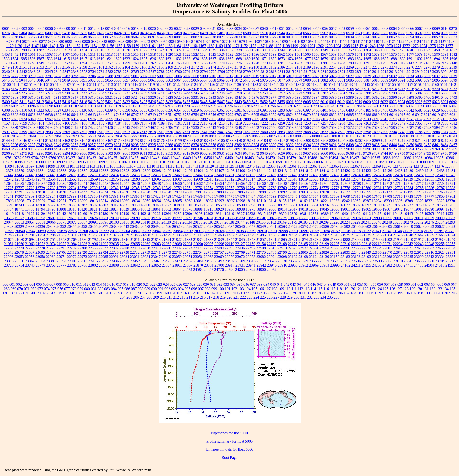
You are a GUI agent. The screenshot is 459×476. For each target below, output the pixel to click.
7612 (117, 132)
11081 (359, 162)
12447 (40, 175)
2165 (135, 67)
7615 (143, 132)
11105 (110, 166)
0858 (444, 37)
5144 (357, 84)
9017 (290, 149)
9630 (212, 153)
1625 (143, 59)
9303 (109, 153)
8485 (83, 149)
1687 (384, 59)
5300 (401, 93)
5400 (427, 97)
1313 (74, 50)
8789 (178, 149)
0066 (410, 29)
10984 (428, 158)
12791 (19, 192)
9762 (18, 158)
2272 (376, 67)
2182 (272, 67)
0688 (126, 37)
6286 (375, 106)
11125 (229, 166)
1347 (307, 50)
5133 (263, 84)
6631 (453, 110)
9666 (341, 153)
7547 (229, 128)
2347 (66, 72)
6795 (255, 115)
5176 (118, 89)
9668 (350, 153)
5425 (143, 102)
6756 (212, 115)
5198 (298, 89)
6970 (66, 119)
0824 (247, 37)
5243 (178, 93)
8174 (144, 140)
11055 (256, 162)
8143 (453, 136)
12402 (187, 171)
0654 (117, 37)
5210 (359, 89)
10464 (259, 158)
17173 (387, 192)
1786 (324, 63)
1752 (66, 63)
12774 (313, 188)
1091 (292, 41)
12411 (261, 171)
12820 (61, 192)
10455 (196, 158)
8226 (14, 145)
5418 (83, 102)
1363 (358, 50)
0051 (281, 29)
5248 (221, 93)
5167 (40, 89)
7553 (264, 128)
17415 (145, 196)
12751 (187, 188)
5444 (195, 102)
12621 (324, 179)
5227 (40, 93)
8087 (307, 136)
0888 (103, 41)
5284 (341, 93)
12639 (61, 183)
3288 (109, 76)
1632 (178, 59)
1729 (6, 63)
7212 (195, 123)
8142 (444, 136)
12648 (156, 183)
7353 (419, 123)
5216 (410, 89)
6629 (436, 110)
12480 (313, 175)
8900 (264, 149)
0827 (255, 37)
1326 (169, 50)
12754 (208, 188)
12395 (135, 171)
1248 (372, 46)
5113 (109, 84)
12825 (114, 192)
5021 (307, 76)
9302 (100, 153)
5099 (453, 80)
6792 (229, 115)
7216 (229, 123)
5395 (384, 97)
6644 (100, 115)
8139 (436, 136)
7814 (444, 132)
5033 (401, 76)
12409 (240, 171)
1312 (66, 50)
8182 (195, 140)
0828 (264, 37)
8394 (307, 145)
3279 (32, 76)
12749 (166, 188)
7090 (264, 119)
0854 (410, 37)
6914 (393, 115)
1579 (427, 54)
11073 (328, 162)
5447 (221, 102)
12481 (324, 175)
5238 (135, 93)
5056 (117, 80)
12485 (366, 175)
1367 (393, 50)
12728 (29, 188)
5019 (290, 76)
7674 (333, 132)
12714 (398, 183)
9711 (358, 153)
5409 (6, 102)
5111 (92, 84)
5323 (126, 97)
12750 (177, 188)
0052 (290, 29)
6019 (358, 102)
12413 (282, 171)
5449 (238, 102)
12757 (229, 188)
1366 (384, 50)
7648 (229, 132)
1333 (195, 50)
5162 (452, 84)
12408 (230, 171)
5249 (229, 93)
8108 (333, 136)
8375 (204, 145)
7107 (324, 119)
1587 (40, 59)
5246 (204, 93)
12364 (323, 166)
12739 (93, 188)
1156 (110, 46)
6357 (178, 110)
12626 (377, 179)
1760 (135, 63)
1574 (384, 54)
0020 (152, 29)
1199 (294, 46)
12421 (356, 171)
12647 (145, 183)
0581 (367, 33)
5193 (255, 89)
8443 (384, 145)
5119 (151, 84)
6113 (92, 106)
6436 (341, 110)
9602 (204, 153)
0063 (384, 29)
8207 (359, 140)
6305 (435, 106)
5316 (66, 97)
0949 (138, 41)
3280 (40, 76)
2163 (117, 67)
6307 (453, 106)
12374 (428, 166)
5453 (272, 102)
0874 (17, 41)
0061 (367, 29)
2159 (92, 67)
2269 (350, 67)
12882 (208, 192)
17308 (29, 196)
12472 (240, 175)
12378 (9, 171)
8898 (247, 149)
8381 (229, 145)
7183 (109, 123)
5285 (350, 93)
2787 (152, 72)
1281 (31, 50)
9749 (393, 153)
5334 (221, 97)
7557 (281, 128)
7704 (393, 132)
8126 (384, 136)
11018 (195, 162)
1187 (261, 46)
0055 (315, 29)
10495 (344, 158)
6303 (418, 106)
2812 (264, 72)
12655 (230, 183)
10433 (91, 158)
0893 (120, 41)
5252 (255, 93)
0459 (187, 33)
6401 (324, 110)
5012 (229, 76)
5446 (212, 102)
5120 (160, 84)
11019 (205, 162)
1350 (333, 50)
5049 (66, 80)
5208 (341, 89)
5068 (212, 80)
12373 (418, 166)
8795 (186, 149)
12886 (250, 192)
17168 (377, 192)
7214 (212, 123)
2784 (126, 72)
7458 (143, 128)
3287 (100, 76)
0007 (57, 29)
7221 (255, 123)
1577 (410, 54)
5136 (289, 84)
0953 (146, 41)
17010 (292, 192)
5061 (152, 80)
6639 (57, 115)
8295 (135, 145)
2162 (109, 67)
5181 (161, 89)
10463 (249, 158)
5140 (323, 84)
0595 (444, 33)
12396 (145, 171)
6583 (419, 110)
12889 (271, 192)
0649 (83, 37)
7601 (40, 132)
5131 (246, 84)
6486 (376, 110)
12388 (103, 171)
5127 (220, 84)
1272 (406, 46)
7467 (152, 128)
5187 (204, 89)
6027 (427, 102)
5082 (324, 80)
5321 (109, 97)
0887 (94, 41)
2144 (419, 63)
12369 (376, 166)
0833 (307, 37)
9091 (333, 149)
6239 (263, 106)
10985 (438, 158)
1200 (303, 46)
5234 (100, 93)
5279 (298, 93)
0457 (169, 33)
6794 (247, 115)
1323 (152, 50)
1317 (109, 50)
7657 (255, 132)
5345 (247, 97)
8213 (410, 140)
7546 (221, 128)
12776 (334, 188)
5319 (92, 97)
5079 (298, 80)
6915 (401, 115)
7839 (15, 136)
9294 (66, 153)
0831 (290, 37)
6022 (384, 102)
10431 (81, 158)
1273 (415, 46)
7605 (66, 132)
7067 (135, 119)
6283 (349, 106)
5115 (126, 84)
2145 (427, 63)
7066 (126, 119)
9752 (410, 153)
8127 (393, 136)
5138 (306, 84)
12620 (313, 179)
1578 (419, 54)
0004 (32, 29)
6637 (40, 115)
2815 (290, 72)
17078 (324, 192)
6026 (418, 102)
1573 (376, 54)
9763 (26, 158)
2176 (229, 67)
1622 (117, 59)
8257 (92, 145)
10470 (270, 158)
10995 (81, 162)
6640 (66, 115)
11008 (153, 162)
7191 (178, 123)
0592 (419, 33)
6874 (290, 115)
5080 (307, 80)
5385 (324, 97)
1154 (93, 46)
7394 (23, 128)
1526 (221, 54)
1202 (320, 46)
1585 (23, 59)
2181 (264, 67)
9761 (9, 158)
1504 (57, 54)
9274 (14, 153)
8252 (66, 145)
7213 (204, 123)
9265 (453, 149)
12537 (429, 175)
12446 (29, 175)
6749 (152, 115)
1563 (290, 54)
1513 (109, 54)
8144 (6, 140)
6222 (194, 106)
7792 (427, 132)
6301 (401, 106)
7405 (57, 128)
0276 (6, 33)
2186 (281, 67)
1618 (92, 59)
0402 (14, 33)
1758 (117, 63)
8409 (358, 145)
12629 (408, 179)
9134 (401, 149)
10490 (323, 158)
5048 (57, 80)
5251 (247, 93)
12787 (440, 188)
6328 (49, 110)
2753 (83, 72)
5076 (272, 80)
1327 (178, 50)
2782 (109, 72)
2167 (152, 67)
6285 (367, 106)
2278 (427, 67)
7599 (23, 132)
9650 (281, 153)
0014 (109, 29)
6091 (444, 102)
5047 (49, 80)
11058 (277, 162)
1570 (350, 54)
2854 (359, 72)
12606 (166, 179)
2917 (427, 72)
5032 (393, 76)
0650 (92, 37)
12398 (156, 171)
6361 (212, 110)
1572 (367, 54)
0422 (100, 33)
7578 (376, 128)
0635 (6, 37)
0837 (341, 37)
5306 (453, 93)
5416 (66, 102)
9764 (35, 158)
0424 (118, 33)
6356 (169, 110)
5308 (14, 97)
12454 (114, 175)
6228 (246, 106)
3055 (453, 72)
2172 (195, 67)
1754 (83, 63)
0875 (26, 41)
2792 (195, 72)
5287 (358, 93)
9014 (281, 149)
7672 (324, 132)
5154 (383, 84)
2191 (324, 67)
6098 (49, 106)
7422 (92, 128)
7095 (281, 119)
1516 (135, 54)
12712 (387, 183)
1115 (343, 41)
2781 (100, 72)
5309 (23, 97)
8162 (66, 140)
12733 (61, 188)
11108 (140, 166)
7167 (75, 123)
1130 (18, 46)
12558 (82, 179)
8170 (118, 140)
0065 (401, 29)
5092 (410, 80)
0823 (238, 37)
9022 (307, 149)
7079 (178, 119)
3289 (118, 76)
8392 (290, 145)
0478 (204, 33)
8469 (6, 149)
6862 (264, 115)
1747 (23, 63)
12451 (82, 175)
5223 (6, 93)
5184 (187, 89)
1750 (49, 63)
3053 (436, 72)
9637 (247, 153)
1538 (272, 54)
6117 (109, 106)
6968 (57, 119)
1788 (341, 63)
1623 (126, 59)
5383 (307, 97)
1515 (126, 54)
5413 (40, 102)
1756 (100, 63)
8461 (436, 145)
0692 (160, 37)
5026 (341, 76)
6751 (169, 115)
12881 (198, 192)
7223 (272, 123)
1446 (410, 50)
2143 (410, 63)
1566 (315, 54)
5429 (160, 102)
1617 (83, 59)
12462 (198, 175)
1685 (367, 59)
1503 (49, 54)
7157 (6, 123)
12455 (124, 175)
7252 (298, 123)
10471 (280, 158)
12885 (240, 192)
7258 (333, 123)
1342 (272, 50)
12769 (282, 188)
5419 (92, 102)
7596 (453, 128)
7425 (100, 128)
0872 (453, 37)
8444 (393, 145)
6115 (100, 106)
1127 (442, 41)
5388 (341, 97)
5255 (272, 93)
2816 (298, 72)
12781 (377, 188)
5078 (290, 80)
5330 (186, 97)
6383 (255, 110)
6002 (298, 102)
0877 (43, 41)
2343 (32, 72)
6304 (427, 106)
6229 (255, 106)
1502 (40, 54)
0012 (92, 29)
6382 (247, 110)
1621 (109, 59)
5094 (427, 80)
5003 (152, 76)
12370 (386, 166)
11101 (70, 166)
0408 (57, 33)
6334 (66, 110)
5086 (358, 80)
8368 (169, 145)
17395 (135, 196)
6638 (49, 115)
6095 (23, 106)
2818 (316, 72)
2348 (75, 72)
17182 (398, 192)
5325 (143, 97)
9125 (393, 149)
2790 (178, 72)
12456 (135, 175)
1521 (178, 54)
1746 (14, 63)
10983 (417, 158)
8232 (23, 145)
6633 (14, 115)
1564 (298, 54)
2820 (333, 72)
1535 (247, 54)
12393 (124, 171)
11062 (287, 162)
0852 (393, 37)
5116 (134, 84)
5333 (212, 97)
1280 (23, 50)
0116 (444, 29)
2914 (401, 72)
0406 (40, 33)
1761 (143, 63)
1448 (419, 50)
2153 (40, 67)
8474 (23, 149)
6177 (143, 106)
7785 (419, 132)
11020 (215, 162)
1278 (6, 50)
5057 (126, 80)
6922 (6, 119)
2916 (419, 72)
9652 (290, 153)
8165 (92, 140)
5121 (168, 84)
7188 (152, 123)
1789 (350, 63)
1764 (169, 63)
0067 (419, 29)
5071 (229, 80)
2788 (161, 72)
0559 (290, 33)
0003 (23, 29)
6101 (66, 106)
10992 (60, 162)
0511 (272, 33)
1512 (100, 54)
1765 (178, 63)
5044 (23, 80)
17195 (408, 192)
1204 (337, 46)
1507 (66, 54)
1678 (315, 59)
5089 (384, 80)
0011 (83, 29)
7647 (221, 132)
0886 (86, 41)
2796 (221, 72)
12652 (198, 183)
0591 (410, 33)
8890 (221, 149)
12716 (408, 183)
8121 (358, 136)
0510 (264, 33)
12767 (261, 188)
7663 (281, 132)
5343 (238, 97)
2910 (367, 72)
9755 (427, 153)
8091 (324, 136)
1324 (160, 50)
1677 (307, 59)
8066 (256, 136)
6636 (32, 115)
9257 (427, 149)
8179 (178, 140)
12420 (345, 171)
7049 (100, 119)
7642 (212, 132)
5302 (419, 93)
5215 (401, 89)
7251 (290, 123)
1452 (453, 50)
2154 (49, 67)
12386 (93, 171)
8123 (367, 136)
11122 (219, 166)
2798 (238, 72)
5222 (453, 89)
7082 (204, 119)
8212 (401, 140)
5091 (401, 80)
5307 (6, 97)
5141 (332, 84)
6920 (444, 115)
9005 (272, 149)
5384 (315, 97)
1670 (255, 59)
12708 (356, 183)
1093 (310, 41)
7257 (324, 123)
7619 (160, 132)
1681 (333, 59)
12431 (429, 171)
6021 (375, 102)
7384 (6, 128)
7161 (40, 123)
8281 (117, 145)
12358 (271, 166)
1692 (419, 59)
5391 (367, 97)
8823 (212, 149)
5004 (161, 76)
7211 (186, 123)
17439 (198, 196)
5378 (281, 97)
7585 (393, 128)
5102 (24, 84)
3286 (92, 76)
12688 (282, 183)
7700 (384, 132)
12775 (324, 188)
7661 (272, 132)
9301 (92, 153)
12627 (387, 179)
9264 (444, 149)
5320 (100, 97)
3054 (444, 72)
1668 (238, 59)
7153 (427, 119)
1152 (77, 46)
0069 (436, 29)
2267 (333, 67)
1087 (258, 41)
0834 (315, 37)
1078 (232, 41)
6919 (436, 115)
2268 (341, 67)
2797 (230, 72)
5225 (23, 93)
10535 (375, 158)
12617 (282, 179)
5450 (247, 102)
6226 (229, 106)
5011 (221, 76)
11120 (209, 166)
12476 (271, 175)
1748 (31, 63)
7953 (92, 136)
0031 (212, 29)
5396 (393, 97)
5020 (298, 76)
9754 (418, 153)
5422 (117, 102)
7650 (238, 132)
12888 (261, 192)
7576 (367, 128)
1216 (363, 46)
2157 (74, 67)
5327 (160, 97)
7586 (401, 128)
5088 (376, 80)
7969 (118, 136)
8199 (298, 140)
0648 (74, 37)
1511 (92, 54)
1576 (401, 54)
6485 (367, 110)
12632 (440, 179)
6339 (109, 110)
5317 (74, 97)
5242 (169, 93)
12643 (103, 183)
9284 (32, 153)
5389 (350, 97)
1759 (126, 63)
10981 (396, 158)
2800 (255, 72)
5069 (221, 80)
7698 (367, 132)
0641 (23, 37)
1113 (326, 41)
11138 (239, 166)
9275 (23, 153)
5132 (254, 84)
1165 (185, 46)
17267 (450, 192)
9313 (160, 153)
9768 (61, 158)
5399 (419, 97)
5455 (281, 102)
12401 (177, 171)
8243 (40, 145)
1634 (195, 59)
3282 (57, 76)
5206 (324, 89)
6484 (358, 110)
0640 (14, 37)
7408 (66, 128)
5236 (117, 93)
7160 (32, 123)
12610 (208, 179)
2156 (66, 67)
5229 (57, 93)
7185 (126, 123)
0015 (117, 29)
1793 (376, 63)
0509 (255, 33)
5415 (57, 102)
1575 (393, 54)
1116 (351, 41)
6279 (315, 106)
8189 (238, 140)
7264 (376, 123)
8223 (6, 145)
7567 (324, 128)
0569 (341, 33)
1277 (449, 46)
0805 (186, 37)
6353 (143, 110)
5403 (453, 97)
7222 (264, 123)
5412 (31, 102)
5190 (230, 89)
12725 (8, 188)
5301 (410, 93)
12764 (250, 188)
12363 (313, 166)
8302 (143, 145)
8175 (152, 140)
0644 (49, 37)
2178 (238, 67)
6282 (341, 106)
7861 (58, 136)
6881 (315, 115)
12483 (345, 175)
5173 (92, 89)
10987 (7, 162)
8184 (212, 140)
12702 (335, 183)
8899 (255, 149)
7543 (212, 128)
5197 (290, 89)
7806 (436, 132)
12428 (398, 171)
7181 (92, 123)
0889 (112, 41)
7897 (66, 136)
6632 (6, 115)
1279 (14, 50)
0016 (126, 29)
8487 (100, 149)
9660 (324, 153)
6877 (298, 115)
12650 (177, 183)
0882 (77, 41)
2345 (49, 72)
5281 (315, 93)
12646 (135, 183)
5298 (384, 93)
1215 (354, 46)
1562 (281, 54)
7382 (453, 123)
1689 (401, 59)
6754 (195, 115)
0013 (100, 29)
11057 (267, 162)
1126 (434, 41)
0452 (126, 33)
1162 (160, 46)
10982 (407, 158)
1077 (224, 41)
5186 (195, 89)
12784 (408, 188)
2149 (6, 67)
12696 (303, 183)
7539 (204, 128)
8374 (195, 145)
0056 (324, 29)
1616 (74, 59)
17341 (82, 196)
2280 (444, 67)
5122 (177, 84)
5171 (75, 89)
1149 (51, 46)
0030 (204, 29)
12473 (250, 175)
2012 (401, 63)
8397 (324, 145)
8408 (350, 145)
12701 (324, 183)
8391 (281, 145)
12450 (71, 175)
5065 (186, 80)
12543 (19, 179)
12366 (344, 166)
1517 (143, 54)
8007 (152, 136)
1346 (298, 50)
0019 (143, 29)
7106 (316, 119)
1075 (206, 41)
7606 (75, 132)
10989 (28, 162)
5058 (135, 80)
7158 (14, 123)
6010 (324, 102)
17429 (177, 196)
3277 (14, 76)
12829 (156, 192)
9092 (341, 149)
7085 (230, 119)
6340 (117, 110)
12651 (187, 183)
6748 (143, 115)
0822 (229, 37)
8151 (40, 140)
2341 (14, 72)
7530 (195, 128)
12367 (355, 166)
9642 (255, 153)
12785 (419, 188)
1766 (186, 63)
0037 (255, 29)
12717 (419, 183)
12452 (93, 175)
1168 (210, 46)
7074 (152, 119)
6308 (6, 110)
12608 (187, 179)
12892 (282, 192)
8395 (315, 145)
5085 (350, 80)
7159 (23, 123)
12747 (145, 188)
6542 (410, 110)
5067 (204, 80)
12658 (261, 183)
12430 (419, 171)
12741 (103, 188)
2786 (144, 72)
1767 (195, 63)
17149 (356, 192)
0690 (143, 37)
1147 (35, 46)
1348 (315, 50)
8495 (109, 149)
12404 (198, 171)
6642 (83, 115)
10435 (112, 158)
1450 (436, 50)
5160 (435, 84)
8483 (75, 149)
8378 (212, 145)
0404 (23, 33)
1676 (298, 59)
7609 (92, 132)
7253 (307, 123)
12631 (429, 179)
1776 (238, 63)
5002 (144, 76)
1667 (229, 59)
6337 (92, 110)
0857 (436, 37)
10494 (333, 158)
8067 (264, 136)
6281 (332, 106)
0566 (315, 33)
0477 (195, 33)
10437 (133, 158)
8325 (152, 145)
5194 (264, 89)
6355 (160, 110)
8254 (83, 145)
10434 (102, 158)
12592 (124, 179)
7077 (161, 119)
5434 (178, 102)
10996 (91, 162)
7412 (74, 128)
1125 (425, 41)
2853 (350, 72)
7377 (427, 123)
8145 (14, 140)
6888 (367, 115)
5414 (49, 102)
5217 (419, 89)
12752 (198, 188)
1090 (284, 41)
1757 (109, 63)
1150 (60, 46)
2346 (57, 72)
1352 (350, 50)
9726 (367, 153)
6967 (49, 119)
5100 (7, 84)
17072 (313, 192)
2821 (341, 72)
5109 (84, 84)
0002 (14, 29)
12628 (398, 179)
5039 (453, 76)
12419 (334, 171)
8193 (255, 140)
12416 (303, 171)
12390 (114, 171)
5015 (255, 76)
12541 (450, 175)
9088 (324, 149)
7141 (384, 119)
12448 (50, 175)
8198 (290, 140)
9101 (384, 149)
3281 (49, 76)
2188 (298, 67)
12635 (19, 183)
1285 (49, 50)
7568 (333, 128)
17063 (303, 192)
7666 (298, 132)
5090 (393, 80)
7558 (290, 128)
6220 (186, 106)
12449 (61, 175)
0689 (135, 37)
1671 (264, 59)
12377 (449, 166)
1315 (92, 50)
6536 (393, 110)
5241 (160, 93)
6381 (238, 110)
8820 (204, 149)
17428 (166, 196)
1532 (229, 54)
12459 (166, 175)
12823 (93, 192)
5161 (444, 84)
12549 (40, 179)
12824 (103, 192)
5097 (444, 80)
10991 (49, 162)
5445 (204, 102)
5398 (410, 97)
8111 (341, 136)
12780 (366, 188)
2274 (393, 67)
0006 (49, 29)
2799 (247, 72)
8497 (118, 149)
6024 (401, 102)
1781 (281, 63)
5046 (40, 80)
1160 (144, 46)
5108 (76, 84)
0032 (221, 29)
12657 (251, 183)
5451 (255, 102)
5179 (144, 89)
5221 (444, 89)
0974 (155, 41)
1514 (117, 54)
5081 (315, 80)
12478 (292, 175)
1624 (135, 59)
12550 (51, 179)
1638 (221, 59)
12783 (398, 188)
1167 (202, 46)
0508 (247, 33)
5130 (237, 84)
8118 (350, 136)
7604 (57, 132)
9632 (229, 153)
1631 (169, 59)
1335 (212, 50)
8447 (401, 145)
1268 (380, 46)
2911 (376, 72)
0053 (298, 29)
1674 (290, 59)
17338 (71, 196)
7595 (444, 128)
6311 (31, 110)
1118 (367, 41)
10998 (112, 162)
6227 (237, 106)
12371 (397, 166)
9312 (152, 153)
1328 (186, 50)
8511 (160, 149)
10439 (144, 158)
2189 (307, 67)
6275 (280, 106)
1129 (10, 46)
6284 (358, 106)
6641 (75, 115)
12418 (324, 171)
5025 (333, 76)
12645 (124, 183)
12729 (40, 188)
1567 (324, 54)
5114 (117, 84)
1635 (204, 59)
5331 (195, 97)
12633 (450, 179)
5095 (436, 80)
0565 (307, 33)
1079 (241, 41)
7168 (83, 123)
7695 (358, 132)
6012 (341, 102)
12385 (82, 171)
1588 (49, 59)
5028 (358, 76)
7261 (350, 123)
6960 (32, 119)
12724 (450, 183)
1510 (83, 54)
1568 (333, 54)
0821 (221, 37)
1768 (204, 63)
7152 (418, 119)
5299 (393, 93)
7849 (32, 136)
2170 (178, 67)
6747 (135, 115)
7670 (315, 132)
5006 (178, 76)
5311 (40, 97)
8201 (316, 140)
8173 (135, 140)
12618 (292, 179)
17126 (334, 192)
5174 (100, 89)
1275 (432, 46)
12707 (345, 183)
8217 (444, 140)
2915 (410, 72)
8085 (299, 136)
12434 (450, 171)
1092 (301, 41)
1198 (286, 46)
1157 (118, 46)
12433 (440, 171)
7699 (376, 132)
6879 (307, 115)
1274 (423, 46)
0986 (181, 41)
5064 (178, 80)
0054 (307, 29)
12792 (29, 192)
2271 (367, 67)
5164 (14, 89)
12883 (219, 192)
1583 (6, 59)
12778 (345, 188)
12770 (292, 188)
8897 (238, 149)
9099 (376, 149)
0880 (60, 41)
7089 (255, 119)
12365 (334, 166)
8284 (126, 145)
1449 (427, 50)
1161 (152, 46)
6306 (444, 106)
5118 (143, 84)
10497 (354, 158)
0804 (178, 37)
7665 (290, 132)
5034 (410, 76)
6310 (23, 110)
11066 (318, 162)
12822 (82, 192)
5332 (204, 97)
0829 (272, 37)
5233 (92, 93)
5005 (169, 76)
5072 (238, 80)
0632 (453, 33)
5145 (366, 84)
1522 (186, 54)
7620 (169, 132)
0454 (144, 33)
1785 (315, 63)
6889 (376, 115)
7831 (453, 132)
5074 (255, 80)
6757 (221, 115)
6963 (40, 119)
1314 (83, 50)
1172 (244, 46)
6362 (221, 110)
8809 (195, 149)
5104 (41, 84)
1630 (160, 59)
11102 (80, 166)
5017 (272, 76)
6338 (100, 110)
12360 (281, 166)
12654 (219, 183)
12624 (356, 179)
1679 (324, 59)
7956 (101, 136)
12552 (72, 179)
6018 (350, 102)
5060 (143, 80)
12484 (356, 175)
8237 (31, 145)
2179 (247, 67)
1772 (229, 63)
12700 (314, 183)
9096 (367, 149)
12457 (145, 175)
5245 (195, 93)
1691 (410, 59)
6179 (151, 106)
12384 (72, 171)
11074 (339, 162)
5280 (307, 93)
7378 (436, 123)
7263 (367, 123)
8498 (126, 149)
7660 (264, 132)
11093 (452, 162)
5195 (273, 89)
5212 (376, 89)
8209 (376, 140)
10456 (207, 158)
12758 (240, 188)
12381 (40, 171)
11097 (29, 166)
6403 (333, 110)
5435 (186, 102)
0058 (341, 29)
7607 (83, 132)
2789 (169, 72)
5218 (427, 89)
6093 (6, 106)
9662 (333, 153)
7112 (333, 119)
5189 (221, 89)
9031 (315, 149)
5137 (297, 84)
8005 (144, 136)
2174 (212, 67)
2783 (118, 72)
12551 (61, 179)
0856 (427, 37)
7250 (281, 123)
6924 (23, 119)
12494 (398, 175)
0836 (333, 37)
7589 (419, 128)
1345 (290, 50)
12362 (302, 166)
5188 (212, 89)
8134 (418, 136)
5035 (419, 76)
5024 (324, 76)
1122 (400, 41)
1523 (195, 54)
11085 (390, 162)
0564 (298, 33)
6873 (281, 115)
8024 (187, 136)
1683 (350, 59)
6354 (152, 110)
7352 (410, 123)
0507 (238, 33)
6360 (204, 110)
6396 (298, 110)
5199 (307, 89)
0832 (298, 37)
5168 (49, 89)
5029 (367, 76)
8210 (384, 140)
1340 (255, 50)
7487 (160, 128)
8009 (161, 136)
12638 (51, 183)
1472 (14, 54)
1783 (298, 63)
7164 (49, 123)
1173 (252, 46)
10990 (39, 162)
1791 (367, 63)
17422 (156, 196)
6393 (281, 110)
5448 (229, 102)
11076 (349, 162)
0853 (401, 37)
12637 (40, 183)
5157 (409, 84)
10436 (123, 158)
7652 (247, 132)
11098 (40, 166)
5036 (427, 76)
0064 (393, 29)
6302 (410, 106)
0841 (367, 37)
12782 (387, 188)
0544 (281, 33)
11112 (170, 166)
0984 (172, 41)
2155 (57, 67)
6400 (315, 110)
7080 (187, 119)
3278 (23, 76)
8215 (427, 140)
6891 (384, 115)
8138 (427, 136)
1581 (444, 54)
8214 (419, 140)
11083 (369, 162)
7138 (358, 119)
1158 (127, 46)
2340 (6, 72)
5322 (117, 97)
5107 (67, 84)
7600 (32, 132)
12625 (366, 179)
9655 (298, 153)
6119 (117, 106)
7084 (221, 119)
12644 (114, 183)
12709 (366, 183)
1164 (177, 46)
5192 (247, 89)
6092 (453, 102)
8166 (100, 140)
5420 (100, 102)
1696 (453, 59)
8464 (444, 145)
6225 (220, 106)
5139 (314, 84)
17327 (50, 196)
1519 (160, 54)
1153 (85, 46)
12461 (187, 175)
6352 (135, 110)
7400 (40, 128)
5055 (109, 80)
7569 (341, 128)
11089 (410, 162)
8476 (32, 149)
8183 (204, 140)
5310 (32, 97)
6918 (427, 115)
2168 (160, 67)
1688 (393, 59)
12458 (156, 175)
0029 (195, 29)
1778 (255, 63)
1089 (275, 41)
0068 (427, 29)
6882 (324, 115)
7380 (444, 123)
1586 (31, 59)
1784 (307, 63)
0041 (272, 29)
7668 (307, 132)
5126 (211, 84)
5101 (15, 84)
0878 (51, 41)
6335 (74, 110)
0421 (92, 33)
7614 (135, 132)
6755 (204, 115)
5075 (264, 80)
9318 (178, 153)
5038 (444, 76)
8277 (100, 145)
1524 (204, 54)
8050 (221, 136)
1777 (247, 63)
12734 (71, 188)
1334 (204, 50)
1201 (311, 46)
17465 (208, 196)
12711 (377, 183)
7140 (375, 119)
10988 (18, 162)
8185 (221, 140)
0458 (178, 33)
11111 (160, 166)
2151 (23, 67)
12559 (93, 179)
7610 (100, 132)
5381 (298, 97)
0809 (204, 37)
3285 (83, 76)
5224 (14, 93)
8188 (230, 140)
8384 (255, 145)
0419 (75, 33)
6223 (203, 106)
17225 (419, 192)
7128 (350, 119)
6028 (436, 102)
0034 (238, 29)
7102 (307, 119)
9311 (143, 153)
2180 (255, 67)
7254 (315, 123)
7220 (247, 123)
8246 (49, 145)
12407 (219, 171)
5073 (247, 80)
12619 (303, 179)
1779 (264, 63)
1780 (272, 63)
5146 (375, 84)
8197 (281, 140)
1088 (267, 41)
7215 (221, 123)
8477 (40, 149)
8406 (341, 145)
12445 (19, 175)
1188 (269, 46)
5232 (83, 93)
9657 (307, 153)
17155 (366, 192)
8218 (453, 140)
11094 (9, 166)
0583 (384, 33)
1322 (143, 50)
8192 (247, 140)
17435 (187, 196)
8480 (49, 149)
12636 (30, 183)
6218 (169, 106)
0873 (8, 41)
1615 (66, 59)
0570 (350, 33)
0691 (152, 37)
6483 (350, 110)
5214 (393, 89)
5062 (160, 80)
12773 (303, 188)
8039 (204, 136)
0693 (169, 37)
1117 (359, 41)
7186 (135, 123)
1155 (102, 46)
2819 (324, 72)
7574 (358, 128)
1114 (335, 41)
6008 (315, 102)
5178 (135, 89)
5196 (281, 89)
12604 (145, 179)
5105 (50, 84)
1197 (277, 46)
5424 (135, 102)
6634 (23, 115)
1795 (384, 63)
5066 (195, 80)
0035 (247, 29)
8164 (83, 140)
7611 (109, 132)
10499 (365, 158)
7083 (212, 119)
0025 (169, 29)
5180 (152, 89)
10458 (217, 158)
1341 (264, 50)
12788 (450, 188)
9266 (6, 153)
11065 (308, 162)
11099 (50, 166)
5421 (109, 102)
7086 (238, 119)
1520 (169, 54)
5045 (31, 80)
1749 (40, 63)
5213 (384, 89)
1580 (436, 54)
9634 (238, 153)
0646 (66, 37)
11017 (184, 162)
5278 (290, 93)
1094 (318, 41)
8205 (341, 140)
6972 (75, 119)
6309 (14, 110)
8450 (410, 145)
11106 (120, 166)
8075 (273, 136)
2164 (126, 67)
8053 (238, 136)
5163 (6, 89)
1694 (436, 59)
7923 (75, 136)
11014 (174, 162)
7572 (350, 128)
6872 (272, 115)
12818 (40, 192)
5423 (126, 102)
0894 (129, 41)
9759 (453, 153)
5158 (418, 84)
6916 (410, 115)
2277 (419, 67)
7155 (444, 119)
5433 (169, 102)
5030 (376, 76)
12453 (103, 175)
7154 (436, 119)
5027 (350, 76)
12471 (229, 175)
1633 (186, 59)
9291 (49, 153)
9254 (410, 149)
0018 (135, 29)
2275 (401, 67)
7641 (204, 132)
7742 (401, 132)
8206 (350, 140)
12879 (177, 192)
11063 (297, 162)
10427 (70, 158)
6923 (14, 119)
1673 (281, 59)
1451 (444, 50)
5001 (135, 76)
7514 (178, 128)
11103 (90, 166)
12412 (271, 171)
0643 (40, 37)
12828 (145, 192)
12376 (439, 166)
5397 (401, 97)
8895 (229, 149)
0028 (186, 29)
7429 (117, 128)
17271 (8, 196)
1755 (92, 63)
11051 (225, 162)
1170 (227, 46)
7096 (290, 119)
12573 (103, 179)
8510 (152, 149)
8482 (66, 149)
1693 (427, 59)
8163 (75, 140)
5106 (58, 84)
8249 (57, 145)
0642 (31, 37)
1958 (393, 63)
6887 (358, 115)
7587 (410, 128)
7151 (410, 119)
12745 (135, 188)
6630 (444, 110)
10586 (386, 158)
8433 (367, 145)
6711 (109, 115)
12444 (8, 175)
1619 (100, 59)
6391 (264, 110)
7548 (238, 128)
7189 (161, 123)
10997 (102, 162)
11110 (150, 166)
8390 (272, 145)
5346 (255, 97)
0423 (109, 33)
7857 (49, 136)
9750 (401, 153)
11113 (179, 166)
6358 (186, 110)
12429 (408, 171)
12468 (219, 175)
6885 (350, 115)
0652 (109, 37)
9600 (195, 153)
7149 (393, 119)
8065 (247, 136)
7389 (14, 128)
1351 (341, 50)
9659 (315, 153)
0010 (75, 29)
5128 (228, 84)
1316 (100, 50)
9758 (444, 153)
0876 (34, 41)
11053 (236, 162)
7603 (49, 132)
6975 (83, 119)
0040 (264, 29)
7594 (436, 128)
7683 (350, 132)
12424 (377, 171)
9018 (298, 149)
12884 (229, 192)
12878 (166, 192)
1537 (264, 54)
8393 (298, 145)
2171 (186, 67)
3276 (6, 76)
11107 (130, 166)
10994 (70, 162)
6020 (367, 102)
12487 (377, 175)
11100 (60, 166)
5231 (74, 93)
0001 (6, 29)
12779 (356, 188)
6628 (427, 110)
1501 (32, 54)
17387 (124, 196)
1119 (375, 41)
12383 (61, 171)
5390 (358, 97)
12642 (93, 183)
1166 (194, 46)
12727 (19, 188)
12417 (313, 171)
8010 (170, 136)
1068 (189, 41)
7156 (453, 119)
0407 (49, 33)
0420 (83, 33)
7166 (66, 123)
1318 (117, 50)
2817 (307, 72)
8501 (144, 149)
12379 (19, 171)
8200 (307, 140)
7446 (135, 128)
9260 (436, 149)
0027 (178, 29)
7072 (144, 119)
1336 (221, 50)
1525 (212, 54)
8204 (333, 140)
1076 (215, 41)
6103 (83, 106)
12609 (198, 179)
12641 (82, 183)
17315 (40, 196)
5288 (367, 93)
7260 (341, 123)
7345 (393, 123)
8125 (375, 136)
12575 (114, 179)
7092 (273, 119)
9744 (384, 153)
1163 (169, 46)
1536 (255, 54)
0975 (163, 41)
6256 (272, 106)
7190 (169, 123)
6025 (410, 102)
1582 (453, 54)
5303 (427, 93)
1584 (14, 59)
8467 (453, 145)
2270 (358, 67)
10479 (291, 158)
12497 (419, 175)
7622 (178, 132)
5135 (280, 84)
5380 (290, 97)
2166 (143, 67)
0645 (57, 37)
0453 (135, 33)
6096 (32, 106)
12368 (365, 166)
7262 (358, 123)
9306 (135, 153)
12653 (208, 183)
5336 (229, 97)
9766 (52, 158)
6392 (272, 110)
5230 (66, 93)
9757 (436, 153)
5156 (400, 84)
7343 (384, 123)
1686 (376, 59)
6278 (306, 106)
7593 (427, 128)
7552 (255, 128)
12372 (407, 166)
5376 (264, 97)
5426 (152, 102)
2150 (14, 67)
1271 (397, 46)
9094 (350, 149)
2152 (31, 67)
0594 (436, 33)
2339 (453, 67)
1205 (346, 46)
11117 (189, 166)
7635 (195, 132)
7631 (186, 132)
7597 (6, 132)
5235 (109, 93)
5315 (57, 97)
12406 (208, 171)
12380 (30, 171)
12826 (124, 192)
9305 (126, 153)
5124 (194, 84)
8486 (92, 149)
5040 (6, 80)
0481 (221, 33)
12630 (419, 179)
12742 (114, 188)
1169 (219, 46)
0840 (358, 37)
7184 (118, 123)
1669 (247, 59)
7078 (169, 119)
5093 (419, 80)
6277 (298, 106)
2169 (169, 67)
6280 (324, 106)
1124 (417, 41)
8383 (247, 145)
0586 (393, 33)
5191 (238, 89)
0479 (212, 33)
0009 (66, 29)
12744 (124, 188)
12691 (293, 183)
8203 (324, 140)
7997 (135, 136)
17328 (61, 196)
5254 (264, 93)
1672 (272, 59)
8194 (264, 140)
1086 (249, 41)
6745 (117, 115)
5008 (195, 76)
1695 (444, 59)
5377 (272, 97)
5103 (33, 84)
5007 (187, 76)
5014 (247, 76)
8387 (264, 145)
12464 (208, 175)
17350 (93, 196)
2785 (135, 72)
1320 (126, 50)
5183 (178, 89)
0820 (212, 37)
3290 (126, 76)
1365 (376, 50)
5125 (203, 84)
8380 (221, 145)
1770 (221, 63)
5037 (436, 76)
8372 (186, 145)
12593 (135, 179)
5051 (83, 80)
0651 (100, 37)
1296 (57, 50)
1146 (26, 46)
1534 (238, 54)
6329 (57, 110)
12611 (219, 179)
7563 (307, 128)
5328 (169, 97)
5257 (281, 93)
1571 (358, 54)
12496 (408, 175)
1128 (450, 41)
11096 (19, 166)
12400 (166, 171)
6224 (212, 106)
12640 (72, 183)
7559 (298, 128)
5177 (126, 89)
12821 (71, 192)
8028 (195, 136)
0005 (40, 29)
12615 (261, 179)
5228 (49, 93)
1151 (68, 46)
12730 (50, 188)
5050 (74, 80)
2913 (393, 72)
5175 (109, 89)
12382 (51, 171)
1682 (341, 59)
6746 (126, 115)
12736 (82, 188)
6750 (160, 115)
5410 (14, 102)
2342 (23, 72)
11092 (441, 162)
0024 (160, 29)
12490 (387, 175)
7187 (144, 123)
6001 (290, 102)
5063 (169, 80)
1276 (440, 46)
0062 (376, 29)
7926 (83, 136)
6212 (160, 106)
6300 (392, 106)
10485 (301, 158)
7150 (401, 119)
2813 (273, 72)
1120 (384, 41)
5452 (264, 102)
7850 (40, 136)
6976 (92, 119)
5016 (264, 76)
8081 (281, 136)
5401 (436, 97)
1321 (135, 50)
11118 (199, 166)
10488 (312, 158)
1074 (198, 41)
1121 (392, 41)
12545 (30, 179)
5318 (83, 97)
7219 (238, 123)
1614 (57, 59)
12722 (429, 183)
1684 (358, 59)
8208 (367, 140)
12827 (135, 192)
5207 (333, 89)
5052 (92, 80)
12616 (271, 179)
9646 (272, 153)
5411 (23, 102)
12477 (282, 175)
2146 (436, 63)
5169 (57, 89)
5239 (143, 93)
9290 (40, 153)
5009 (204, 76)
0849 (376, 37)
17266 (440, 192)
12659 (272, 183)
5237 (126, 93)
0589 (401, 33)
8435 (376, 145)
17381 (114, 196)
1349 (324, 50)
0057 (333, 29)
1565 (307, 54)
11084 (380, 162)
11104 (100, 166)
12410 (251, 171)
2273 (384, 67)
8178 (169, 140)
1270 (389, 46)
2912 (384, 72)
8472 (14, 149)
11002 (123, 162)
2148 (453, 63)
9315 (169, 153)
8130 (410, 136)
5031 (384, 76)
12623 (345, 179)
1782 (290, 63)
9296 (75, 153)
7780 (410, 132)
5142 (340, 84)
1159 (135, 46)
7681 (341, 132)
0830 (281, 37)
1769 (212, 63)
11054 (246, 162)
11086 (400, 162)
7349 (401, 123)
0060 (358, 29)
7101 (298, 119)
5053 (100, 80)
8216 (436, 140)
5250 (238, 93)
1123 (409, 41)
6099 (58, 106)
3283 (66, 76)
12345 (250, 166)
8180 (187, 140)
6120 (126, 106)
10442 (154, 158)
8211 (393, 140)
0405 (32, 33)
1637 (212, 59)
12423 (366, 171)
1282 (40, 50)
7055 (109, 119)
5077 (281, 80)
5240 (152, 93)
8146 (23, 140)
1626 (152, 59)
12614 (250, 179)
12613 (240, 179)
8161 (57, 140)
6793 (238, 115)
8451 (419, 145)
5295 (376, 93)
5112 (101, 84)
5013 (238, 76)
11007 (143, 162)
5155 (392, 84)
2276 (410, 67)
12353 (260, 166)
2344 (40, 72)
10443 (165, 158)
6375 (229, 110)
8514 (169, 149)
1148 (43, 46)
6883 (333, 115)
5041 (14, 80)
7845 (23, 136)
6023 (393, 102)
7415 (83, 128)
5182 (169, 89)
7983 (127, 136)
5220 (436, 89)
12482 (334, 175)
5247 (212, 93)
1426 (401, 50)
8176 (161, 140)
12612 (229, 179)
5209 (350, 89)
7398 (31, 128)
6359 (195, 110)
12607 (177, 179)
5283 (333, 93)
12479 (303, 175)
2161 (100, 67)
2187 (290, 67)
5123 (185, 84)
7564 (315, 128)
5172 (83, 89)
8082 (290, 136)
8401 (333, 145)
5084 (341, 80)
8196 (273, 140)
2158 (83, 67)
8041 (213, 136)
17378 (103, 196)
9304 (118, 153)
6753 (186, 115)
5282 (324, 93)
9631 (221, 153)
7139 (367, 119)
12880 (187, 192)
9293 (57, 153)
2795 (212, 72)
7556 (272, 128)
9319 (186, 153)
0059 (350, 29)
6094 (15, 106)
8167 (109, 140)
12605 (156, 179)
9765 (43, 158)
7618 (152, 132)
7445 (126, 128)
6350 (126, 110)
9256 (419, 149)
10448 (175, 158)
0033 (229, 29)
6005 (307, 102)
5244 (186, 93)
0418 (66, 33)
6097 (40, 106)
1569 (341, 54)
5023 (315, 76)
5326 (152, 97)
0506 (230, 33)
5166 (32, 89)
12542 (9, 179)
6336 (83, 110)
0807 (195, 37)
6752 (178, 115)
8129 (401, 136)
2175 (221, 67)
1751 (57, 63)
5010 (212, 76)
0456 (161, 33)
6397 (307, 110)
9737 (375, 153)
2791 (187, 72)
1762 (152, 63)
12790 (8, 192)
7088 (247, 119)
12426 (387, 171)
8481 (57, 149)
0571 (358, 33)
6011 (332, 102)
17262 (429, 192)
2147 (444, 63)
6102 (75, 106)
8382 (238, 145)
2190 (315, 67)
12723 (440, 183)
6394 (290, 110)
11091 (431, 162)
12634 (9, 183)
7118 (341, 119)
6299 (384, 106)
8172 (126, 140)
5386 (333, 97)
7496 (169, 128)
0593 (427, 33)
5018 (281, 76)
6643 (92, 115)
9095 (358, 149)
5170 (66, 89)
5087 (367, 80)
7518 (186, 128)
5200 (316, 89)
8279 (109, 145)
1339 (247, 50)
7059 (118, 119)
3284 (75, 76)
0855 (419, 37)
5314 (49, 97)
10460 (228, 158)
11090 (421, 162)
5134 (271, 84)
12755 (219, 188)
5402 (444, 97)
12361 (292, 166)
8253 (74, 145)
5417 (74, 102)
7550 (247, 128)
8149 (32, 140)
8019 (178, 136)
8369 (178, 145)
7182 (100, 123)
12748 (156, 188)
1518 (152, 54)
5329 (178, 97)
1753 (74, 63)
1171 (236, 46)
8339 (160, 145)
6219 (177, 106)
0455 (152, 33)
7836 (6, 136)
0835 (324, 37)
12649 (166, 183)
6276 (289, 106)
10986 (449, 158)
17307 (19, 196)
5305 (444, 93)
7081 (195, 119)
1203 (329, 46)
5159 (426, 84)
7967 (109, 136)
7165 (57, 123)
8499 (135, 149)
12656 (240, 183)
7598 (14, 132)
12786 (429, 188)
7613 (126, 132)
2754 (92, 72)
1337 (229, 50)
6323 (40, 110)
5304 (436, 93)
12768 (271, 188)
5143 (349, 84)
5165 (23, 89)
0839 (350, 37)
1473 (23, 54)
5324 (135, 97)
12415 (292, 171)
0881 (69, 41)
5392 (376, 97)
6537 (401, 110)
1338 (238, 50)
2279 (436, 67)
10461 (238, 158)
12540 (440, 175)
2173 (204, 67)
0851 (384, 37)
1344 (281, 50)
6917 (419, 115)
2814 (281, 72)
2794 (204, 72)
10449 (186, 158)
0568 (333, 33)
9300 (83, 153)
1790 (358, 63)
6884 (341, 115)
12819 (50, 192)
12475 (261, 175)
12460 (177, 175)
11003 (133, 162)
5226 (31, 93)
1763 (160, 63)
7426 (109, 128)
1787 (333, 63)
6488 (384, 110)
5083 (333, 80)
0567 (324, 33)
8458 (427, 145)
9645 (264, 153)
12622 (334, 179)
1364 (367, 50)
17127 (345, 192)
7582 (384, 128)
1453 (6, 54)
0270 (453, 29)
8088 (316, 136)
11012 (164, 162)
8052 (230, 136)
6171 (134, 106)
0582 (376, 33)
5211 (367, 89)
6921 (453, 115)
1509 (75, 54)
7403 (49, 128)
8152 (49, 140)
